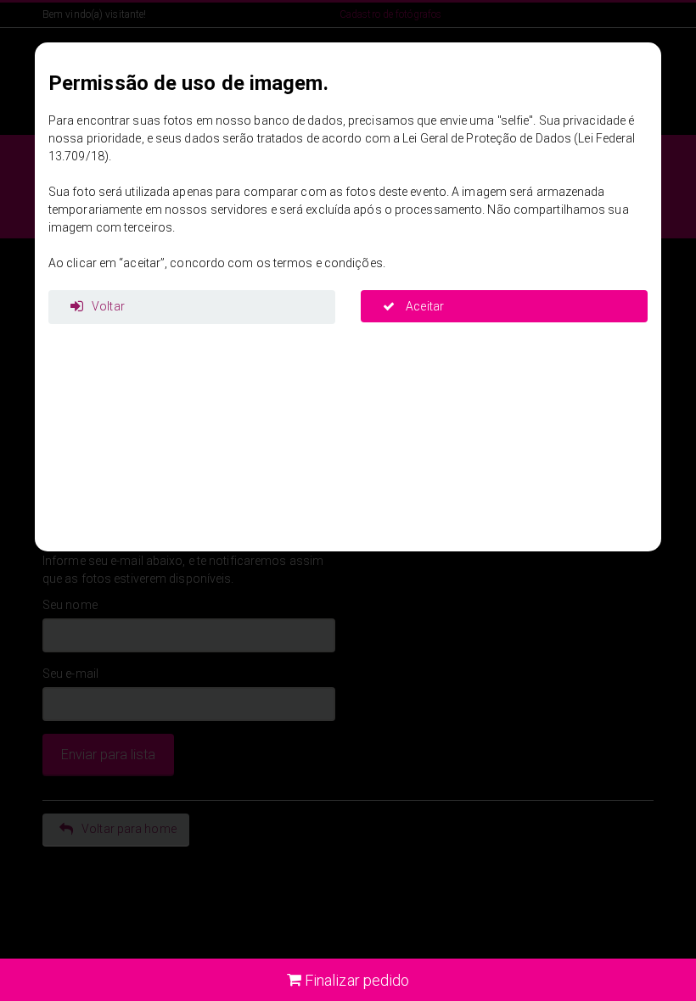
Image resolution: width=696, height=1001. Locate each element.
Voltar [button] (108, 306)
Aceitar (423, 306)
